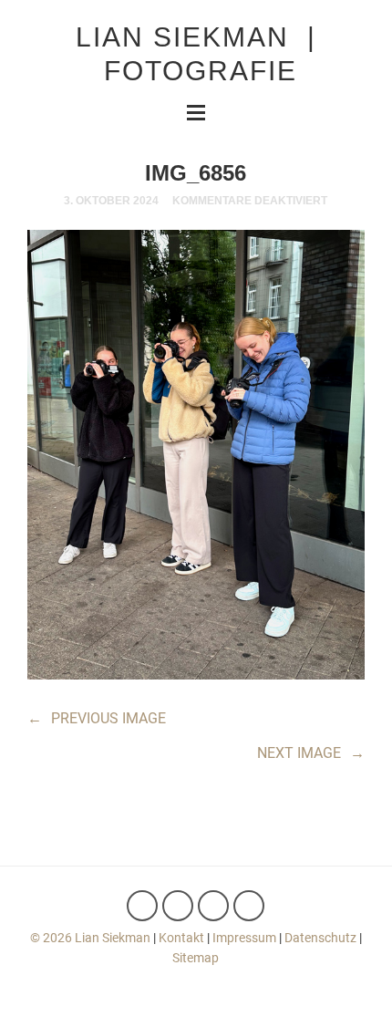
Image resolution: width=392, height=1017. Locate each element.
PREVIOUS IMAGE (96, 718)
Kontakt (181, 937)
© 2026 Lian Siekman (90, 937)
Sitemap (195, 957)
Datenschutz (320, 937)
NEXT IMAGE (311, 753)
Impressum (244, 937)
